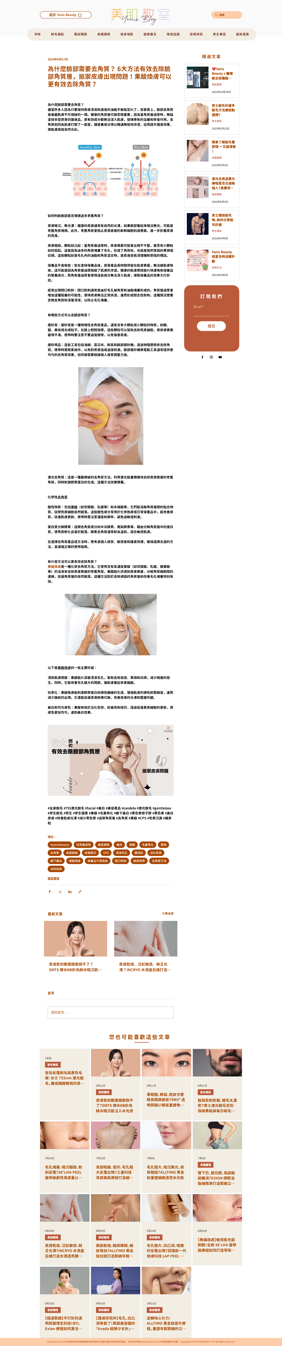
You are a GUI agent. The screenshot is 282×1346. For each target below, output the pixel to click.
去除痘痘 (56, 869)
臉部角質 (139, 861)
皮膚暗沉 (90, 853)
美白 (119, 845)
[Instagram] (211, 357)
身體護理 (217, 157)
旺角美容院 (83, 845)
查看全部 (168, 913)
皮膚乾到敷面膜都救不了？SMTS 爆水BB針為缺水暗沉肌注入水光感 (75, 967)
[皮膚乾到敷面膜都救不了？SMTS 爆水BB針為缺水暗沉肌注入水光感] (75, 938)
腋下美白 (56, 861)
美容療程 (103, 845)
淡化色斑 (156, 853)
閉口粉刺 (120, 861)
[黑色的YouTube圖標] (220, 357)
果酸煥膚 (75, 861)
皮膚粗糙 (72, 853)
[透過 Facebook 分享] (50, 892)
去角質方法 (159, 861)
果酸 (132, 845)
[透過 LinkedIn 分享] (70, 892)
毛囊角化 (148, 845)
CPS (106, 853)
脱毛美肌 (52, 1065)
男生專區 (217, 121)
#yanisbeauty (59, 845)
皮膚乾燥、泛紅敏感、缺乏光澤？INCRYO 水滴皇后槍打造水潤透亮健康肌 (145, 967)
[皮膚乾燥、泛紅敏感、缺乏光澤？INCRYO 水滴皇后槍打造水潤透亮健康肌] (145, 938)
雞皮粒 (138, 853)
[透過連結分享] (80, 892)
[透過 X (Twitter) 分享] (60, 892)
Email (198, 306)
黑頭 (163, 845)
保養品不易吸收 (98, 861)
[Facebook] (202, 357)
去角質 (54, 853)
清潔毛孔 (121, 853)
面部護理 (53, 878)
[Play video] (111, 760)
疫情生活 (217, 267)
